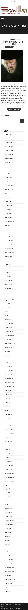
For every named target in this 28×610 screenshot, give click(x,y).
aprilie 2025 (8, 142)
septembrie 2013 (10, 438)
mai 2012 (7, 501)
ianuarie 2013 (8, 469)
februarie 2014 (9, 418)
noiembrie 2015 (9, 335)
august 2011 (8, 536)
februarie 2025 (9, 146)
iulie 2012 (7, 493)
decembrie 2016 (9, 288)
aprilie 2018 (8, 233)
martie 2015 (8, 367)
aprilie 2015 (8, 363)
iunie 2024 (8, 170)
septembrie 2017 (10, 256)
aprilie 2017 (8, 272)
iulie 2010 (7, 587)
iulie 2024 (7, 166)
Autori (10, 39)
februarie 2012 (9, 512)
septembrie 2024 (10, 158)
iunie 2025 (8, 134)
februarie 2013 (9, 465)
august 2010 (8, 583)
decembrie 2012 (9, 473)
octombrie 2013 (9, 434)
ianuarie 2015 (8, 375)
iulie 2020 (7, 197)
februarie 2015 (9, 371)
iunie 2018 (7, 225)
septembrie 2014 (10, 390)
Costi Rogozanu (19, 46)
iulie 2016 (7, 304)
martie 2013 (8, 461)
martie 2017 (8, 276)
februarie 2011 (9, 560)
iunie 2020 (8, 201)
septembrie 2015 (10, 343)
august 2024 (8, 162)
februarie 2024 (9, 186)
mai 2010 (7, 595)
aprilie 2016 (8, 316)
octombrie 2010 (9, 575)
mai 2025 (7, 138)
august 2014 (8, 394)
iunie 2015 (7, 355)
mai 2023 (7, 193)
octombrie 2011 (9, 528)
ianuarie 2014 (8, 422)
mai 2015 (7, 359)
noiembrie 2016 (9, 292)
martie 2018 (8, 237)
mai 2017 (7, 268)
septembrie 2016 (10, 300)
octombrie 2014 (9, 386)
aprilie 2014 (8, 410)
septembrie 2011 (9, 532)
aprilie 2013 (8, 457)
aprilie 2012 (8, 505)
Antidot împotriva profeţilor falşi (14, 43)
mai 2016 (7, 312)
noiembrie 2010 (9, 571)
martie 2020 (8, 209)
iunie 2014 (7, 402)
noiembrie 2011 (9, 524)
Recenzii (18, 39)
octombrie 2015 (9, 339)
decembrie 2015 (9, 331)
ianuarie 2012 (8, 516)
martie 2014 (8, 414)
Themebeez (16, 608)
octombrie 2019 (9, 213)
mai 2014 (7, 406)
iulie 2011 (7, 540)
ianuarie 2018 (8, 245)
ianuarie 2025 (9, 150)
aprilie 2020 (8, 205)
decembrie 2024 (10, 154)
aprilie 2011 (8, 552)
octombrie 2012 (9, 481)
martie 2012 (8, 508)
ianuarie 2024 (9, 190)
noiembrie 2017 (9, 253)
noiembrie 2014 (9, 382)
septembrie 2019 (10, 217)
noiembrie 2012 (9, 477)
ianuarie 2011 (8, 564)
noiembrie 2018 (9, 221)
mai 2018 (7, 229)
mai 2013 (7, 453)
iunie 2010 (7, 591)
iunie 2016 (7, 308)
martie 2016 (8, 319)
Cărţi (13, 39)
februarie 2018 (9, 241)
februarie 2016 (9, 323)
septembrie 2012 (10, 485)
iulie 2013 (7, 445)
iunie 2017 (7, 264)
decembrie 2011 (9, 520)
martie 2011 (8, 556)
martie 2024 (8, 182)
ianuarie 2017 (8, 284)
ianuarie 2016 (8, 327)
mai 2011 (7, 548)
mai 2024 (7, 174)
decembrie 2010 (9, 568)
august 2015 (8, 347)
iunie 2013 (7, 449)
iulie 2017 (7, 260)
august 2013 (8, 442)
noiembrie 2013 (9, 430)
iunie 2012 (7, 497)
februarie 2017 (9, 280)
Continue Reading (14, 109)
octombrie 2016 (9, 296)
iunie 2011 (7, 544)
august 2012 (8, 489)
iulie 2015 (7, 351)
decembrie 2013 (9, 426)
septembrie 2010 (10, 579)
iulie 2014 (7, 398)
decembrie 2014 (9, 379)
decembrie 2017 (9, 249)
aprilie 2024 (8, 178)
